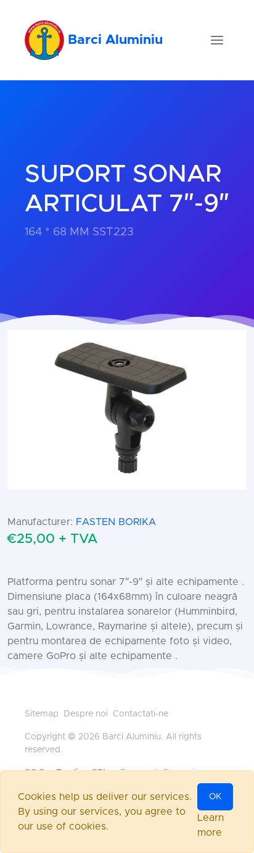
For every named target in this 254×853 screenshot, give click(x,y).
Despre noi (85, 714)
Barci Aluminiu (113, 39)
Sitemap (42, 714)
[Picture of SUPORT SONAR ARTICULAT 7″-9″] (127, 409)
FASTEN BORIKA (116, 522)
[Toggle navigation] (217, 40)
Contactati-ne (140, 714)
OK (215, 796)
